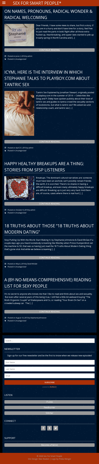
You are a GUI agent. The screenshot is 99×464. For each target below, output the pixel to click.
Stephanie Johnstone (38, 318)
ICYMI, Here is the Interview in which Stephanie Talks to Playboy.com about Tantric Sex (47, 78)
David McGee (32, 264)
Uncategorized (20, 59)
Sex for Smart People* (37, 3)
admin (29, 56)
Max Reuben (44, 459)
